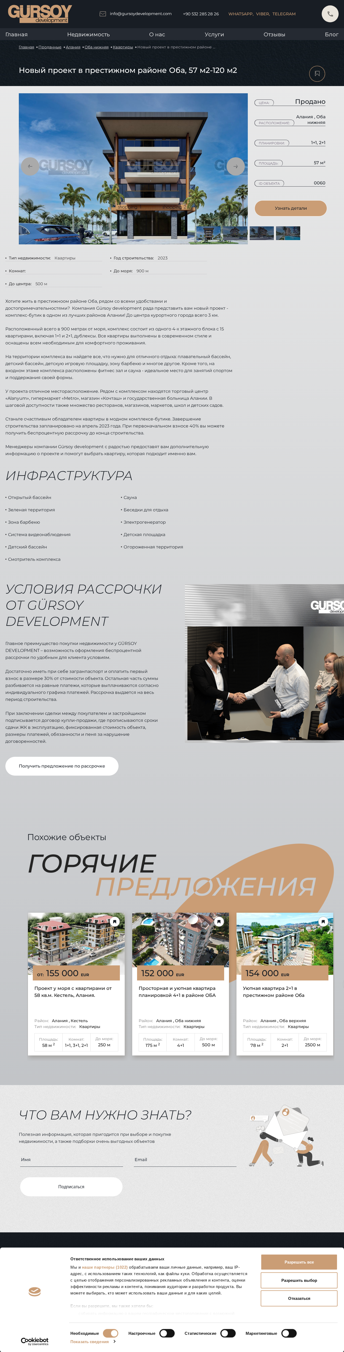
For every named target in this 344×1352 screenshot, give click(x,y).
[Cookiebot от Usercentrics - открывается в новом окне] (34, 1341)
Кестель (79, 1020)
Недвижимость (88, 34)
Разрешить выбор (299, 1280)
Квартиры (123, 47)
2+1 (84, 1045)
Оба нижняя (97, 47)
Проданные (50, 47)
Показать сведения (89, 1341)
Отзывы (274, 34)
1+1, (68, 1045)
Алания (73, 47)
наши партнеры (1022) (105, 1267)
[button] (30, 166)
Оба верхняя (292, 1020)
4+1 (180, 1045)
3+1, (76, 1045)
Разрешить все (299, 1262)
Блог (332, 34)
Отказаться (299, 1298)
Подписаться (71, 1187)
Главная (16, 34)
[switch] (167, 1333)
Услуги (214, 34)
